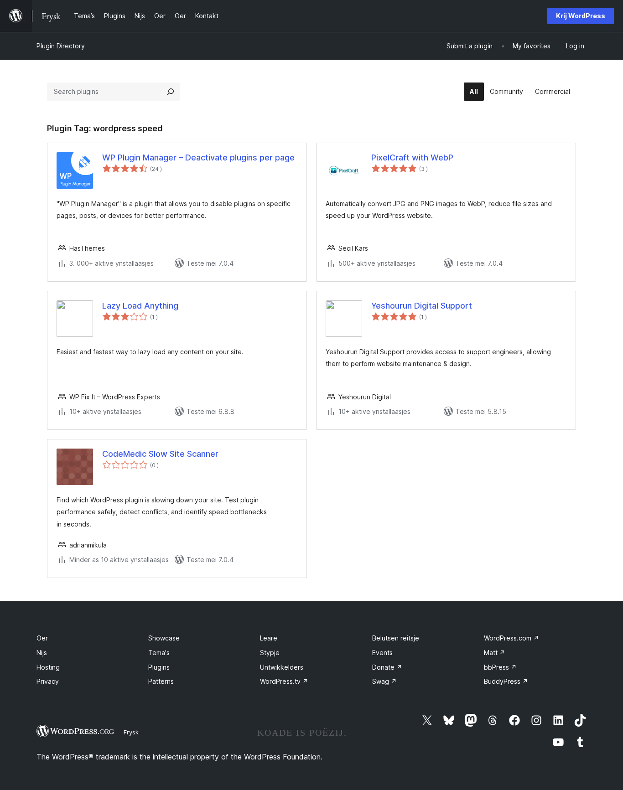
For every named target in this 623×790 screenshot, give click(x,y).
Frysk (131, 732)
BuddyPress (506, 681)
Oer (42, 638)
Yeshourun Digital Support (421, 305)
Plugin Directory (60, 46)
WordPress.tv (284, 681)
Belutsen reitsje (395, 638)
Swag (384, 681)
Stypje (270, 652)
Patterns (161, 681)
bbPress (500, 667)
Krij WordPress (580, 16)
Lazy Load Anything (140, 305)
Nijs (41, 652)
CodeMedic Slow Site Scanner (160, 454)
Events (382, 652)
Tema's (159, 652)
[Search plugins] (170, 92)
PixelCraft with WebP (412, 157)
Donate (387, 667)
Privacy (47, 681)
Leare (268, 638)
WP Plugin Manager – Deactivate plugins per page (198, 157)
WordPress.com (511, 638)
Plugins (159, 667)
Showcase (164, 638)
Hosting (48, 667)
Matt (494, 652)
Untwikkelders (281, 667)
